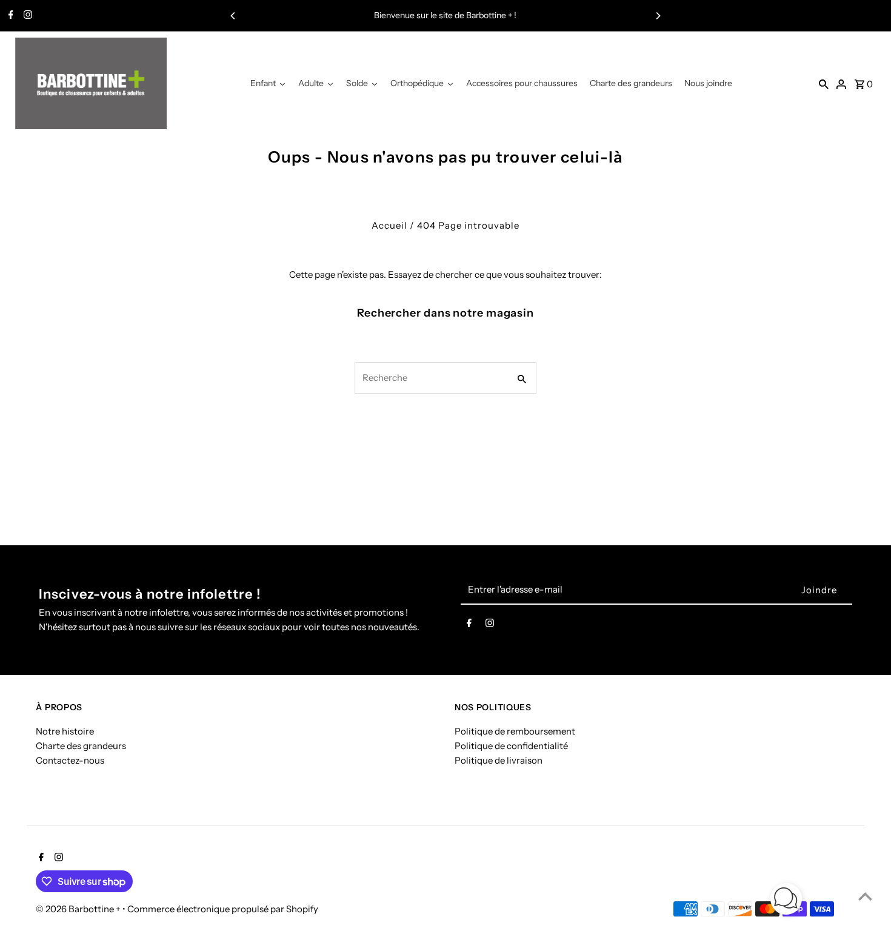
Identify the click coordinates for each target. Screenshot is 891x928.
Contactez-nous (70, 761)
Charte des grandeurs (81, 746)
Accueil (389, 225)
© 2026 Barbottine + (79, 909)
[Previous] (233, 16)
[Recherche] (824, 84)
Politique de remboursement (515, 732)
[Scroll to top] (865, 896)
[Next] (658, 16)
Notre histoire (65, 732)
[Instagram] (26, 16)
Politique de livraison (498, 761)
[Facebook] (9, 16)
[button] (786, 901)
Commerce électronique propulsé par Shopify (222, 909)
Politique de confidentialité (511, 746)
